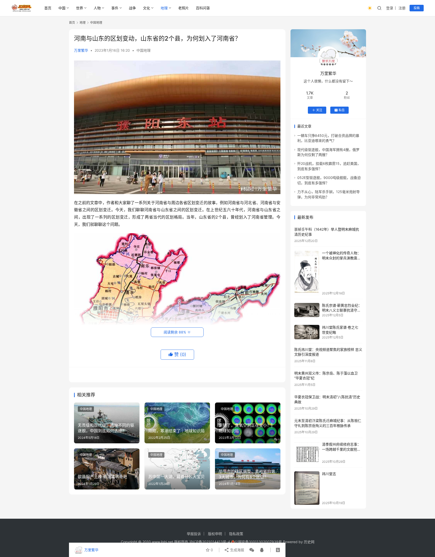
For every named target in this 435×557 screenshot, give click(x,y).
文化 (146, 8)
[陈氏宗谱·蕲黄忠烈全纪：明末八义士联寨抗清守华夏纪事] (306, 310)
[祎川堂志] (306, 488)
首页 (47, 8)
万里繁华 (81, 50)
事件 (114, 8)
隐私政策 (236, 534)
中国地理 (143, 50)
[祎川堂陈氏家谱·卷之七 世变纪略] (306, 332)
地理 (164, 8)
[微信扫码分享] (251, 549)
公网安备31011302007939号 (258, 542)
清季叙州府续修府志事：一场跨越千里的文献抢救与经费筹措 (341, 449)
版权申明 (215, 534)
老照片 (183, 8)
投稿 (417, 8)
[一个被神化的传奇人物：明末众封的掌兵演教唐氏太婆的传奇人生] (306, 273)
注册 (402, 8)
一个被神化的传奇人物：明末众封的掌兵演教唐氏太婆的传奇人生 (341, 258)
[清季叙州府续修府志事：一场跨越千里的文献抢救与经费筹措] (306, 452)
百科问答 (203, 8)
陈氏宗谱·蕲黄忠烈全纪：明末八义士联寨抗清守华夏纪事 (342, 310)
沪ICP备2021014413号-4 (210, 542)
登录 (389, 8)
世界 (79, 8)
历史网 (309, 542)
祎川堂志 (329, 474)
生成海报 (236, 550)
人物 (97, 8)
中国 (61, 8)
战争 (132, 8)
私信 (342, 110)
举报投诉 (194, 534)
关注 (319, 110)
